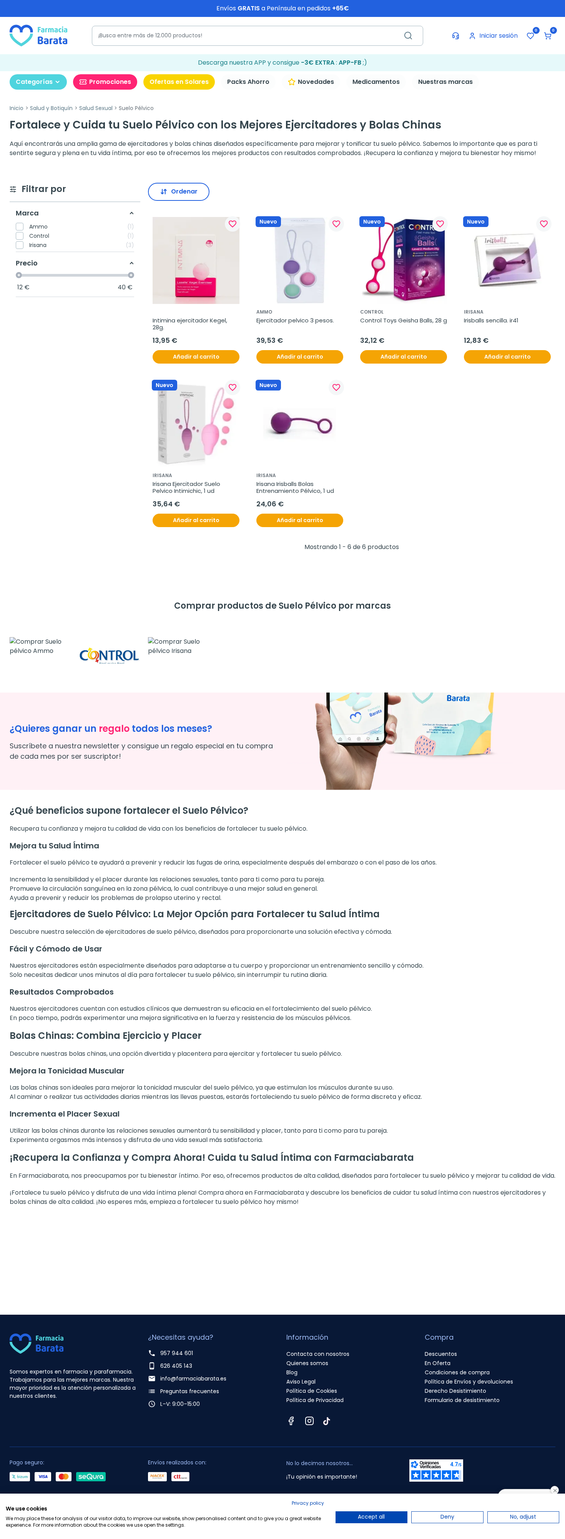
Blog (291, 1372)
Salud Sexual (96, 108)
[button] (547, 35)
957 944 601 (176, 1353)
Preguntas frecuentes (189, 1391)
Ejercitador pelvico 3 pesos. (295, 320)
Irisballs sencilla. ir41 (491, 320)
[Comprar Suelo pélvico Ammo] (40, 646)
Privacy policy (308, 1503)
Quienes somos (307, 1363)
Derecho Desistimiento (455, 1391)
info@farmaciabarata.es (193, 1378)
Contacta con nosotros (317, 1354)
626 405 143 (176, 1366)
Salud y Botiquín (51, 108)
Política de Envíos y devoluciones (469, 1381)
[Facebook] (291, 1421)
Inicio (16, 108)
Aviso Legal (301, 1381)
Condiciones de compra (457, 1372)
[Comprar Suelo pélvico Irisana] (178, 646)
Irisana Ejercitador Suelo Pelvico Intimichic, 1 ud (187, 487)
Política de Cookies (311, 1391)
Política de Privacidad (315, 1400)
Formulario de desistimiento (462, 1400)
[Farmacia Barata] (38, 35)
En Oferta (437, 1363)
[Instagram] (309, 1421)
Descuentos (441, 1354)
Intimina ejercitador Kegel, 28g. (191, 324)
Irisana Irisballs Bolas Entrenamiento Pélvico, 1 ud (295, 487)
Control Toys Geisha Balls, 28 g (403, 320)
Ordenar (184, 191)
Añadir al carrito (196, 357)
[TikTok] (326, 1421)
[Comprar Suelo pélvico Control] (109, 646)
